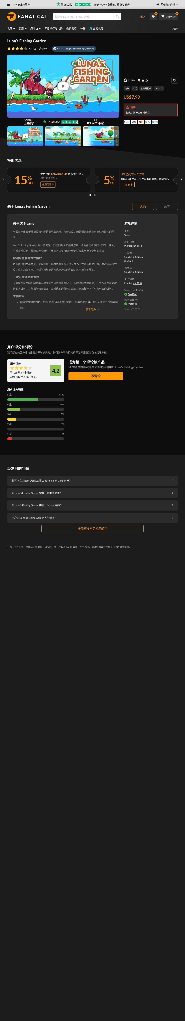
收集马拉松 (146, 88)
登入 (142, 16)
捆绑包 (34, 28)
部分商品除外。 (49, 177)
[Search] (117, 16)
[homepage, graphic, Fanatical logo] (27, 16)
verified (132, 294)
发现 (9, 28)
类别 (21, 28)
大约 (143, 206)
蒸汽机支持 (130, 299)
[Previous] (3, 179)
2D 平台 (159, 88)
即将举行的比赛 (53, 28)
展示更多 (91, 309)
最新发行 (71, 28)
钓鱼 (127, 88)
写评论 (96, 376)
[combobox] (93, 16)
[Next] (181, 179)
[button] (18, 4)
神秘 (82, 28)
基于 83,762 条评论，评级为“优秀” (112, 4)
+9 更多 (137, 283)
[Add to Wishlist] (174, 80)
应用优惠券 (48, 184)
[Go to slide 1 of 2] (90, 195)
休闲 (135, 88)
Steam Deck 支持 (133, 290)
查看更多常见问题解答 (92, 528)
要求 (167, 206)
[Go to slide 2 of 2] (94, 195)
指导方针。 (102, 352)
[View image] (25, 136)
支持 (175, 28)
